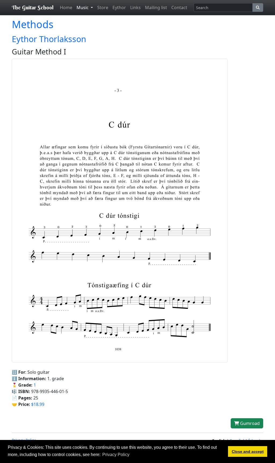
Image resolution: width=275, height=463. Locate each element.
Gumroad (249, 423)
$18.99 (37, 404)
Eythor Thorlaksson (49, 39)
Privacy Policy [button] (115, 454)
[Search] (257, 7)
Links (135, 7)
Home (66, 7)
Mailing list (156, 7)
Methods (32, 24)
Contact (179, 7)
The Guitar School (32, 7)
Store (102, 7)
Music (83, 7)
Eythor (119, 7)
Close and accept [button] (248, 451)
